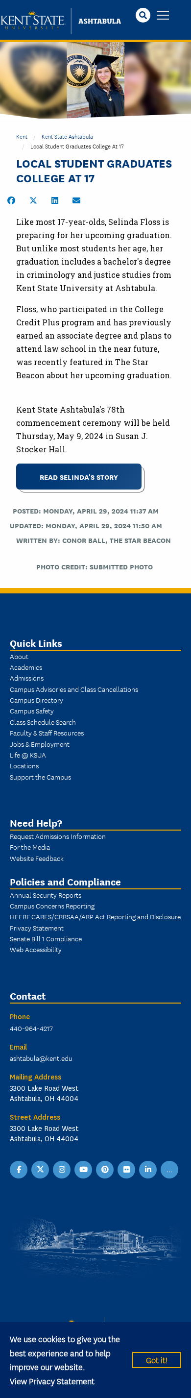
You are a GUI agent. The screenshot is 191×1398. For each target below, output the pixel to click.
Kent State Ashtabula (67, 136)
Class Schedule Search (43, 721)
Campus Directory (36, 699)
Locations (24, 765)
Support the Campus (40, 776)
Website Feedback (37, 858)
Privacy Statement (37, 927)
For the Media (30, 846)
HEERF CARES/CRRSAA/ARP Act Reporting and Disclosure (95, 916)
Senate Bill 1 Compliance (46, 938)
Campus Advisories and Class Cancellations (74, 689)
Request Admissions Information (58, 836)
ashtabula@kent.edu (41, 1058)
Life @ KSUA (28, 754)
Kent (21, 136)
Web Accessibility (36, 949)
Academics (26, 667)
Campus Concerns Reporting (52, 905)
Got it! (156, 1359)
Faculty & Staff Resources (47, 732)
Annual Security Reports (45, 894)
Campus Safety (32, 710)
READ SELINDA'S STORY (79, 476)
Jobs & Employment (40, 743)
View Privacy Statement (52, 1380)
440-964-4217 (31, 1028)
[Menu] (163, 16)
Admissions (27, 677)
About (19, 656)
